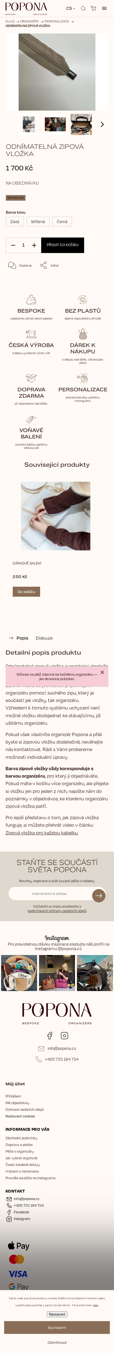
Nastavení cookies (20, 1116)
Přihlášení (13, 1096)
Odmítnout (57, 1342)
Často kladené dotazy (23, 1164)
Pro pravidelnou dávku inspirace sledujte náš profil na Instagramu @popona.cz (58, 946)
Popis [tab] (22, 638)
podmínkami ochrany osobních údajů (57, 910)
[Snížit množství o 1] (13, 245)
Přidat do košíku (63, 245)
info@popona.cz (62, 1048)
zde (95, 1304)
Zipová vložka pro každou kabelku (42, 833)
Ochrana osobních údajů (25, 1109)
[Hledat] (83, 8)
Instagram (64, 1036)
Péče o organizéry (20, 1151)
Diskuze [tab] (44, 638)
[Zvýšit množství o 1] (34, 245)
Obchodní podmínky (22, 1138)
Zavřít (96, 279)
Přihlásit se (98, 895)
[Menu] (104, 8)
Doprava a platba (19, 1144)
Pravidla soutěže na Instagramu (31, 1178)
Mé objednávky (18, 1103)
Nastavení (57, 1314)
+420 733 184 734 (62, 1059)
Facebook (49, 1036)
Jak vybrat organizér (22, 1158)
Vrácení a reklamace (22, 1171)
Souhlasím (57, 1327)
